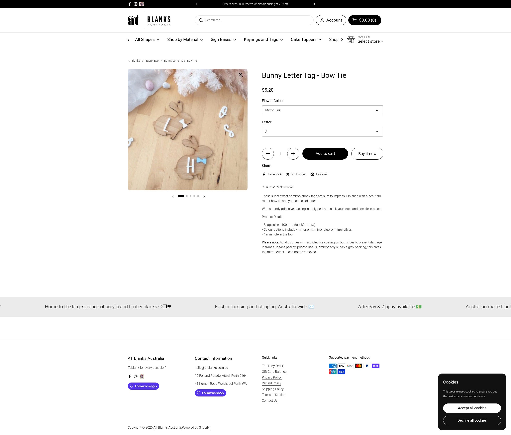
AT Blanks (134, 60)
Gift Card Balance (274, 372)
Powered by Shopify (196, 427)
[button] (364, 20)
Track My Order (272, 366)
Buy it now (367, 153)
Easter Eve (152, 60)
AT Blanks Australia (167, 427)
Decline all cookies (472, 420)
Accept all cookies (472, 408)
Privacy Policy (272, 377)
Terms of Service (273, 395)
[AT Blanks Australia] (149, 20)
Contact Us (269, 400)
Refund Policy (271, 383)
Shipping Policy (273, 389)
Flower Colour (273, 101)
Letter (266, 122)
